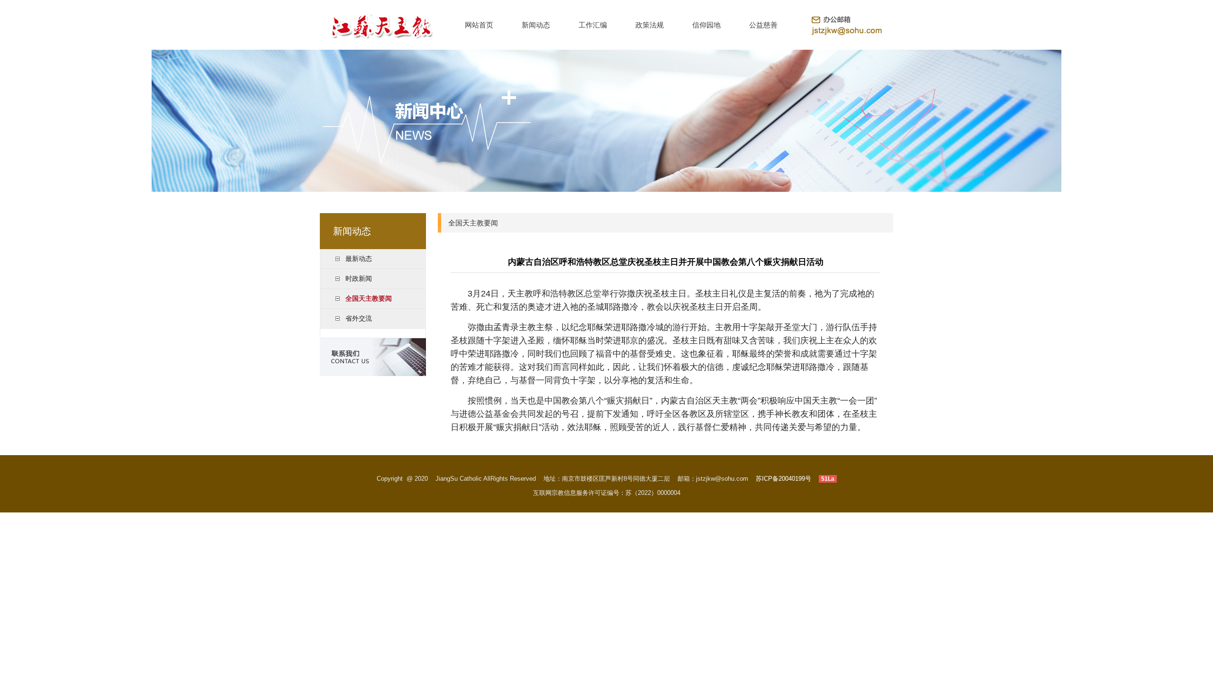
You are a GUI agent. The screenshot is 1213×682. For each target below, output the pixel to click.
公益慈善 (763, 25)
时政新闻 (358, 278)
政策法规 (649, 25)
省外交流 (358, 318)
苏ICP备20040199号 (783, 478)
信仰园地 (706, 25)
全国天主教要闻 (368, 298)
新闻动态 (536, 25)
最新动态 (358, 258)
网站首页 (479, 25)
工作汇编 (593, 25)
